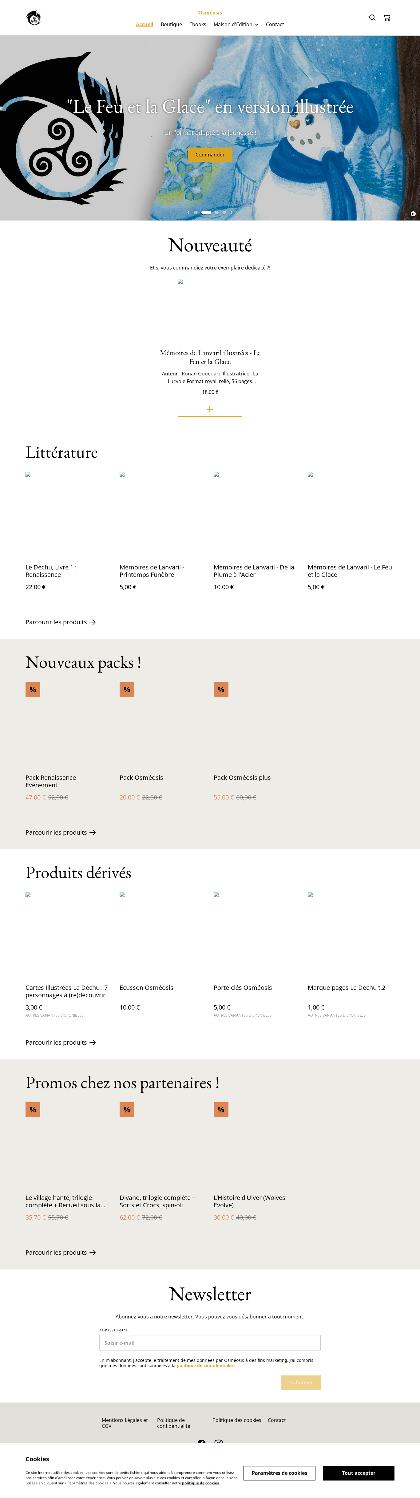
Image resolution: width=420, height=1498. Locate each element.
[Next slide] (231, 212)
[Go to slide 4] (224, 212)
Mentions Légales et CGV (125, 1423)
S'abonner (301, 1382)
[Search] (372, 18)
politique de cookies (200, 1482)
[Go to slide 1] (196, 212)
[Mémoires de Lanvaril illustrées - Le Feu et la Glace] (210, 409)
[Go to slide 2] (206, 212)
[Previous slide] (188, 212)
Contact (277, 1420)
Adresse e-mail (114, 1330)
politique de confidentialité (206, 1365)
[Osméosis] (34, 17)
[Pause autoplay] (413, 213)
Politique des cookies (236, 1420)
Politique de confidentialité (173, 1423)
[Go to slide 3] (217, 212)
